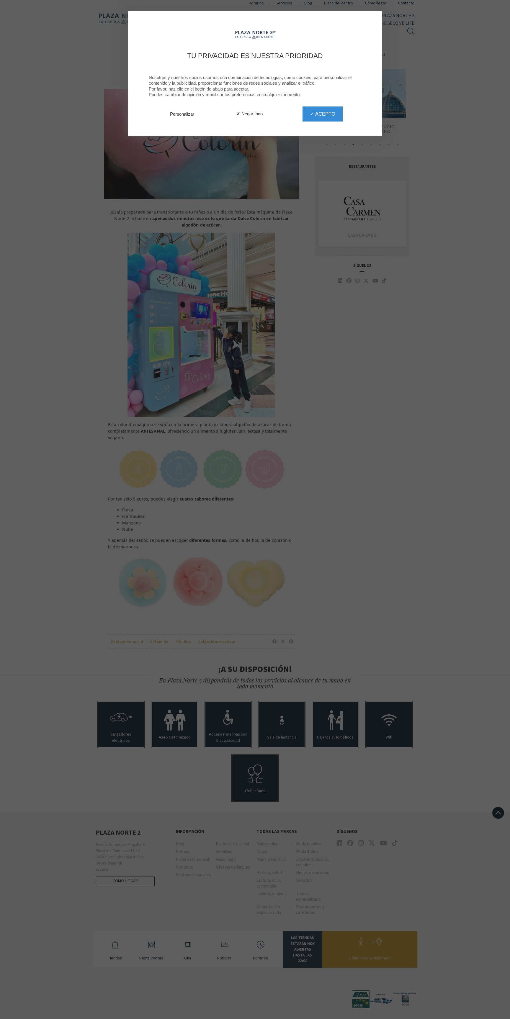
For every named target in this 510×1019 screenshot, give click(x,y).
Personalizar (182, 113)
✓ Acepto (322, 114)
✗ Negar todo (249, 113)
